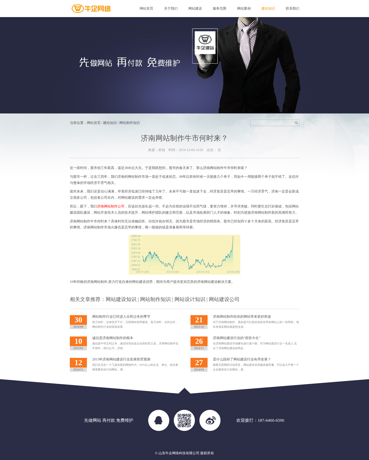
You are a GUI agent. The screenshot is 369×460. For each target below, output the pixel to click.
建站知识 (268, 8)
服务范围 (219, 8)
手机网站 (184, 420)
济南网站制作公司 (110, 206)
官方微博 (210, 420)
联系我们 (292, 8)
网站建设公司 (224, 299)
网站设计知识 (189, 299)
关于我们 (171, 8)
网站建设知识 (121, 299)
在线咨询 (159, 420)
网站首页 (146, 8)
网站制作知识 (155, 299)
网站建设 (195, 8)
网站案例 (244, 8)
